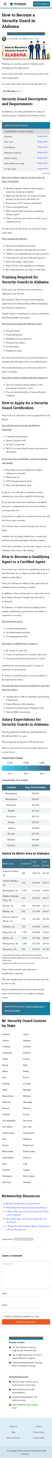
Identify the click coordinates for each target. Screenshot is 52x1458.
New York (27, 1126)
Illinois (5, 1071)
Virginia (26, 1169)
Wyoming (27, 1182)
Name (5, 1293)
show (18, 91)
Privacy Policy (38, 1432)
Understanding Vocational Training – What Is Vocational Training (27, 1364)
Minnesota (6, 1102)
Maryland (27, 1089)
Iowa (4, 1077)
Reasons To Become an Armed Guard (23, 1203)
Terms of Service (13, 1438)
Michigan (27, 1096)
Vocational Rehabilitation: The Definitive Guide (24, 1398)
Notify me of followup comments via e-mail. (21, 1316)
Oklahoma (27, 1139)
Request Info (43, 136)
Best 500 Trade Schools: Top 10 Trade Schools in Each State (25, 1383)
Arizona (5, 1040)
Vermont (5, 1169)
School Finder (38, 1438)
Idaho (25, 1065)
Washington (7, 1176)
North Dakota (28, 1133)
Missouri (5, 1108)
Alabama (6, 1034)
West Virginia (28, 1176)
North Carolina (8, 1133)
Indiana (26, 1071)
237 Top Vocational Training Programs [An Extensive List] (24, 1349)
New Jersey (27, 1120)
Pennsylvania (28, 1145)
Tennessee (27, 1157)
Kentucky (6, 1083)
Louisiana (27, 1083)
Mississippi (27, 1102)
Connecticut (7, 1052)
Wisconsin (6, 1182)
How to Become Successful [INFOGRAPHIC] (23, 1391)
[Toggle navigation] (5, 4)
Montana (26, 1108)
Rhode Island (7, 1151)
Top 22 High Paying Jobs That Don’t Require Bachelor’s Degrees (26, 1356)
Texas (4, 1163)
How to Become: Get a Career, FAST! (25, 1406)
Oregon (5, 1145)
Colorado (27, 1046)
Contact (38, 1426)
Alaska (26, 1034)
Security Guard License (23, 1239)
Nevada (26, 1114)
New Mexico (7, 1126)
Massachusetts (8, 1096)
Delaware (27, 1052)
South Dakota (7, 1157)
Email (5, 1304)
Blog (13, 1432)
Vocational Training (30, 1451)
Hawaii (5, 1065)
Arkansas (27, 1040)
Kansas (26, 1077)
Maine (4, 1089)
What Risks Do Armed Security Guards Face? (26, 1207)
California (6, 1046)
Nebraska (6, 1114)
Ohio (4, 1139)
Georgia (26, 1058)
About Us (13, 1426)
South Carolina (29, 1151)
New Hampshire (9, 1120)
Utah (25, 1163)
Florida (5, 1058)
